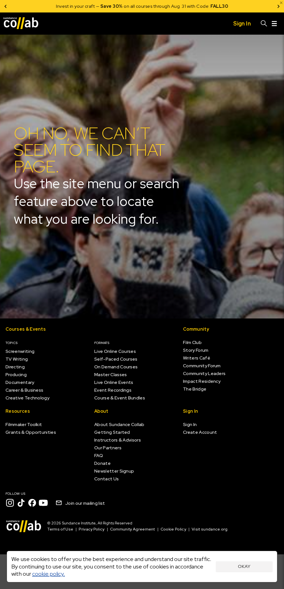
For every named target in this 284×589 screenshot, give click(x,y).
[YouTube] (43, 502)
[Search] (264, 23)
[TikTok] (21, 502)
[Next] (278, 6)
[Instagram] (10, 502)
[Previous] (5, 6)
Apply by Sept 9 (208, 6)
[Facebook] (32, 502)
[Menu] (274, 23)
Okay (244, 566)
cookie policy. (48, 573)
